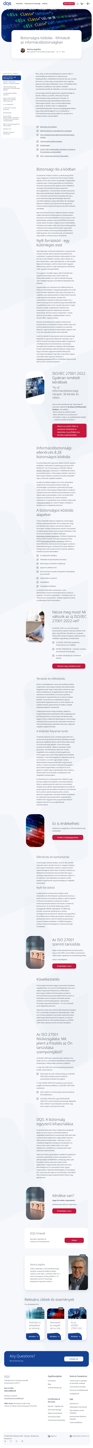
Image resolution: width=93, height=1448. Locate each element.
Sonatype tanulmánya (44, 359)
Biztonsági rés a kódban (10, 73)
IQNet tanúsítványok (55, 1413)
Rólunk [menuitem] (44, 4)
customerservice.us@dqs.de (14, 1398)
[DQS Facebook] (11, 1441)
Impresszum (74, 1404)
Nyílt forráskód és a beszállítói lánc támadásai (56, 131)
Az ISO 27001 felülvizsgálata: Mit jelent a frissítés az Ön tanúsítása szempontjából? (11, 118)
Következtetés (7, 113)
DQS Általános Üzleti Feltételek (77, 1411)
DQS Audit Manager (55, 1410)
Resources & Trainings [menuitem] (33, 4)
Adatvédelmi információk (78, 1407)
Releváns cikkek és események (8, 133)
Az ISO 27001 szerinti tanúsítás (9, 108)
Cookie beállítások (76, 1422)
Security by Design (44, 503)
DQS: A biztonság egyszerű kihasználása (11, 124)
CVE (56, 223)
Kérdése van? (7, 129)
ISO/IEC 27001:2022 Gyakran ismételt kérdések (11, 82)
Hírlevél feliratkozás (54, 1388)
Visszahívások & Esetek (78, 1387)
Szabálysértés (74, 1394)
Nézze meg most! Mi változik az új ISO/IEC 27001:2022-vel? (9, 99)
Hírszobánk (52, 1381)
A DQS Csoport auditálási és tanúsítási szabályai (78, 1382)
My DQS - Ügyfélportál (55, 1406)
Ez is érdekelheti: (8, 104)
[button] (83, 3)
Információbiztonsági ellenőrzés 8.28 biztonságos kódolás (11, 88)
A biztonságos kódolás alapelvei (10, 94)
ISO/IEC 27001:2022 (43, 471)
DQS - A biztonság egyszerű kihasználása (54, 156)
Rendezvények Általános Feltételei (78, 1417)
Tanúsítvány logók (54, 1417)
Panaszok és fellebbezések (79, 1390)
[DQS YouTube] (22, 1441)
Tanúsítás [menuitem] (19, 4)
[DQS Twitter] (5, 1441)
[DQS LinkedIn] (17, 1441)
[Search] (78, 3)
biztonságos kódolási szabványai (52, 541)
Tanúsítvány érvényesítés (56, 1420)
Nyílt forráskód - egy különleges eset (9, 77)
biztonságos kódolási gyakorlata (48, 536)
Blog (49, 1384)
